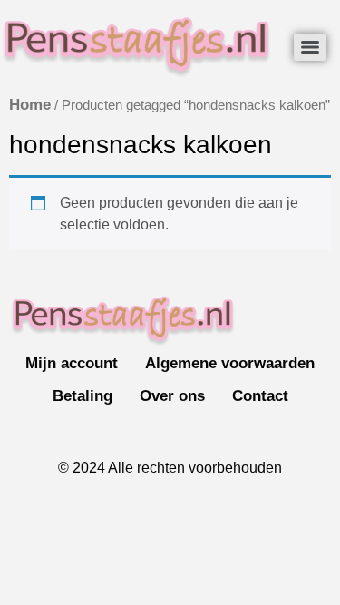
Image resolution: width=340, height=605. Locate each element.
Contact (260, 396)
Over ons (172, 396)
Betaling (82, 396)
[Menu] (310, 47)
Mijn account (71, 363)
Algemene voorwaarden (230, 363)
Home (30, 104)
